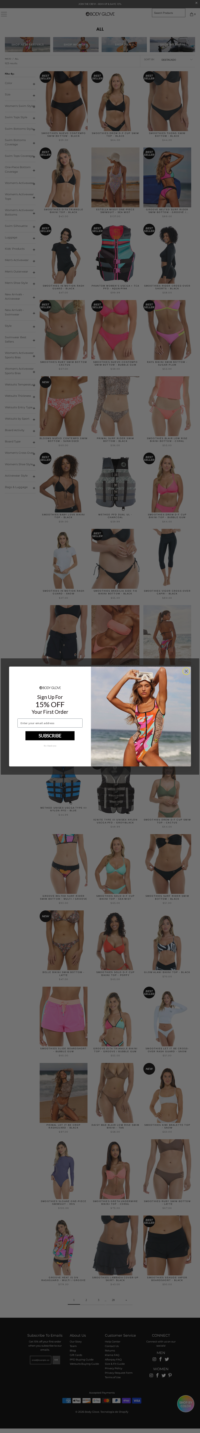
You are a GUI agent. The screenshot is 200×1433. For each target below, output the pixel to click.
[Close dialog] (186, 671)
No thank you (50, 745)
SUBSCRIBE (50, 735)
